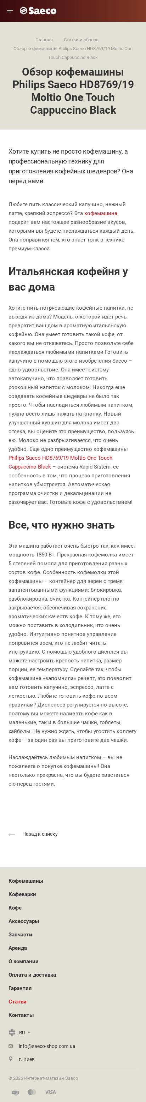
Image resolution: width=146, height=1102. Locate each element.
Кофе (15, 908)
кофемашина (100, 213)
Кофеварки (22, 894)
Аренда (18, 948)
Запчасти (20, 934)
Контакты (21, 1015)
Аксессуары (24, 921)
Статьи (18, 1002)
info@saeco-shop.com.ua (47, 1046)
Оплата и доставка (32, 975)
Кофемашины (26, 881)
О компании (24, 961)
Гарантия (20, 988)
